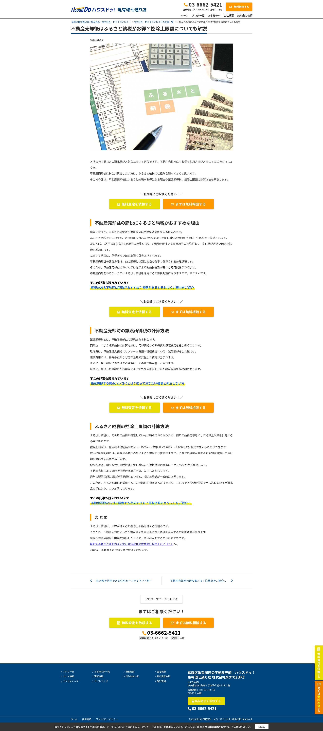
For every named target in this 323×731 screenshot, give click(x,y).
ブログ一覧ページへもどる (161, 599)
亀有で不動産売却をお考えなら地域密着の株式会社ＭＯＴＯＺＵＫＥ (131, 544)
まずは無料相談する (190, 204)
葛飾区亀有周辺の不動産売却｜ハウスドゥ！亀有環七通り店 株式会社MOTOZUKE (221, 675)
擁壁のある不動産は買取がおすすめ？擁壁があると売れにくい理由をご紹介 (142, 287)
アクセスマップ (70, 681)
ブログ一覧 (198, 15)
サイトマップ (100, 681)
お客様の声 (214, 15)
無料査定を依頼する (136, 204)
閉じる (261, 726)
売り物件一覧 (132, 676)
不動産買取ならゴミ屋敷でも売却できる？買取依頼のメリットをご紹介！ (141, 503)
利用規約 (86, 719)
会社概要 (229, 15)
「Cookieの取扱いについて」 (217, 726)
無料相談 (130, 671)
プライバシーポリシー (107, 719)
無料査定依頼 (244, 15)
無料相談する (241, 6)
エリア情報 (68, 676)
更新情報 (98, 676)
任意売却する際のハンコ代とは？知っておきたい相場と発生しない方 (137, 383)
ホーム (184, 15)
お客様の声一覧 (102, 671)
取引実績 (161, 681)
